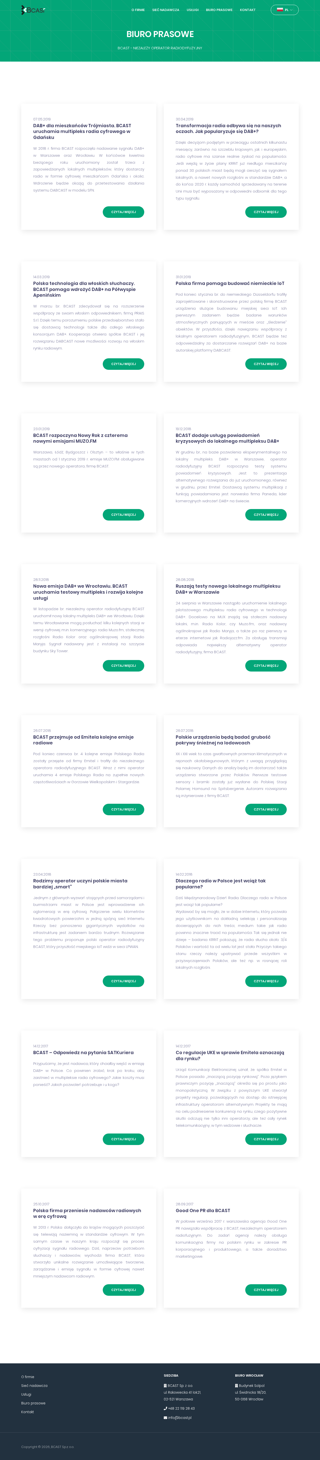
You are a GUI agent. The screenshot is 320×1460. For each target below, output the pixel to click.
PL (287, 10)
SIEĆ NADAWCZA (165, 10)
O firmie (27, 1377)
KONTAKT (248, 10)
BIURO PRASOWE (219, 10)
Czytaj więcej (123, 212)
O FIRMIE (138, 10)
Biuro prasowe (33, 1403)
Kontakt (27, 1412)
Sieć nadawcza (34, 1385)
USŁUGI (192, 10)
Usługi (26, 1394)
